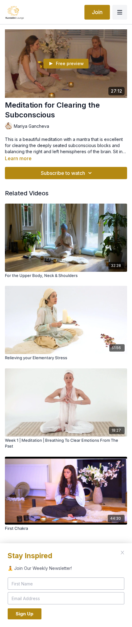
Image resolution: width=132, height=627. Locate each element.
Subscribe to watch (63, 173)
